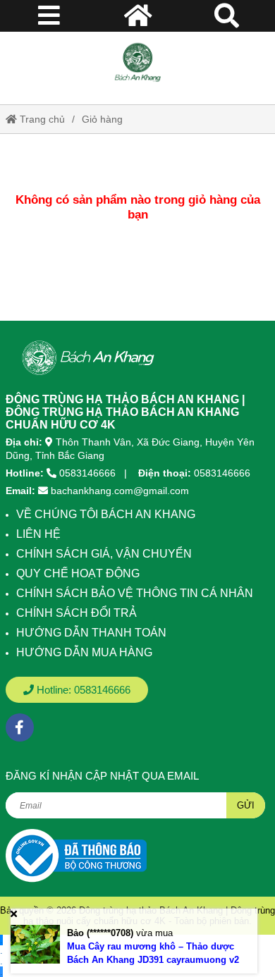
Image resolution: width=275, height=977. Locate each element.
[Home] (137, 63)
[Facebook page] (20, 727)
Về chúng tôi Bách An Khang (105, 514)
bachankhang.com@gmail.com (120, 490)
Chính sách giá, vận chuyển (104, 554)
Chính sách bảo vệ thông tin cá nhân (134, 593)
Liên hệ (38, 534)
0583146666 (87, 473)
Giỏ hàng (102, 119)
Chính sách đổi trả (76, 613)
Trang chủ (41, 119)
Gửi (246, 805)
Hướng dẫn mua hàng (84, 652)
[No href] (76, 855)
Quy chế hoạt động (78, 573)
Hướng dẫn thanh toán (91, 633)
